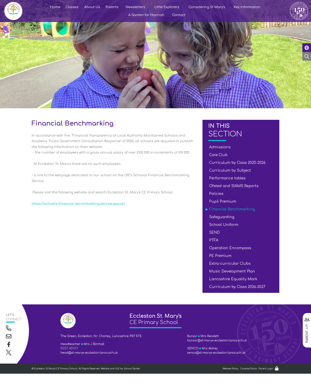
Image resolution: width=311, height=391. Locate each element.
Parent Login (266, 368)
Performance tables (227, 178)
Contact (178, 15)
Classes (72, 7)
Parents (112, 7)
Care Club (218, 155)
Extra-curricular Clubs (230, 263)
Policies (216, 194)
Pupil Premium (223, 201)
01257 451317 (69, 348)
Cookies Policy (248, 368)
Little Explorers (166, 7)
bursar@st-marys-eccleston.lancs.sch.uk (217, 340)
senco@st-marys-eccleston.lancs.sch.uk (216, 352)
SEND (215, 232)
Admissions (220, 147)
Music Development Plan (232, 271)
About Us (92, 7)
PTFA (214, 240)
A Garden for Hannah (146, 15)
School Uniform (224, 225)
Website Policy (230, 368)
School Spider (132, 368)
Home (55, 7)
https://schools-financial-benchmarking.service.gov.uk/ (78, 204)
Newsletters (135, 7)
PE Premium (220, 256)
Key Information (247, 7)
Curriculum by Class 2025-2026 (237, 163)
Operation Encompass (230, 248)
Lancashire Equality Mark (233, 279)
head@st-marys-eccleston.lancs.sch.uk (89, 352)
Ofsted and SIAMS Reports (234, 186)
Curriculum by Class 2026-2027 (237, 287)
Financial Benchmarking (232, 209)
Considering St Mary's (207, 7)
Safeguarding (222, 217)
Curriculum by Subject (230, 170)
